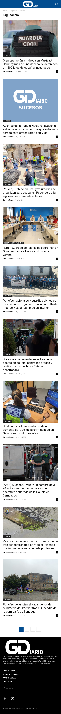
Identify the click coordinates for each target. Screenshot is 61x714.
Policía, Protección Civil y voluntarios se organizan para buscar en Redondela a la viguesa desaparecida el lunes (29, 192)
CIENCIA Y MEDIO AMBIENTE (13, 243)
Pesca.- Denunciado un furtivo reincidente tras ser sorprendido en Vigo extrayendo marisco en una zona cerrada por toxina (30, 545)
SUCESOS (7, 56)
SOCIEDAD (7, 184)
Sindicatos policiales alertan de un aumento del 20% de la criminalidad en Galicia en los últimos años (28, 429)
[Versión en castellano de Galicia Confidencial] (30, 4)
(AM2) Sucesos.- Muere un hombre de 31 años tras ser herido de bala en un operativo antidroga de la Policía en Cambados (30, 490)
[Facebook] (5, 699)
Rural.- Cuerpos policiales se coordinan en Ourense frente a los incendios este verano (30, 251)
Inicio (5, 11)
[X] (13, 699)
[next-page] (38, 629)
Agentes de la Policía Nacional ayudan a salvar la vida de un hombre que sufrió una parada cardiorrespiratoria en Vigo (30, 129)
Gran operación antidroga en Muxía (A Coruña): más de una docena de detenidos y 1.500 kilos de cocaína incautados (30, 64)
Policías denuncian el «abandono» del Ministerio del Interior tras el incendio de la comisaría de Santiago (29, 608)
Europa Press (8, 71)
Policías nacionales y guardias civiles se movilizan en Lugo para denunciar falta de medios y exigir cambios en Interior (30, 304)
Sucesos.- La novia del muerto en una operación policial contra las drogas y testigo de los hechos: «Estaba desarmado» (27, 365)
